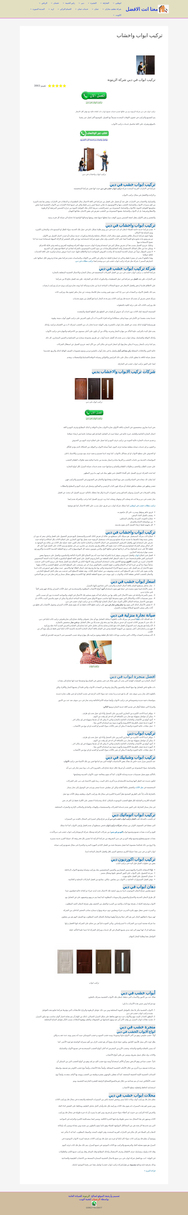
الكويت (118, 15)
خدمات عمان (83, 9)
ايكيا (138, 619)
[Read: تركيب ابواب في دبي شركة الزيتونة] (145, 65)
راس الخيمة (70, 3)
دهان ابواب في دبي (139, 886)
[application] (114, 3)
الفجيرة (93, 3)
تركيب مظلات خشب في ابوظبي (142, 505)
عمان (96, 9)
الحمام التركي (65, 9)
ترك (92, 261)
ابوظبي (118, 3)
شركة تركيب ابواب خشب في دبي (127, 268)
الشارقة (106, 3)
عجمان (56, 3)
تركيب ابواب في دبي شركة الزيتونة (131, 80)
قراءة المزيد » (149, 1170)
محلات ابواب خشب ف (137, 1095)
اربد (52, 9)
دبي (82, 3)
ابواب (137, 555)
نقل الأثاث (139, 787)
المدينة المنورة (39, 9)
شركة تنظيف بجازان (113, 9)
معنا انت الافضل (142, 9)
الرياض (44, 3)
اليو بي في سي (117, 832)
